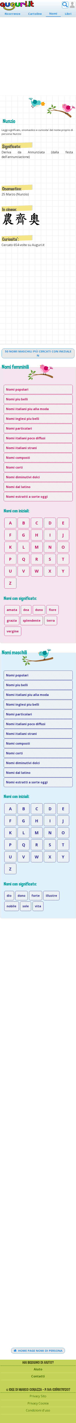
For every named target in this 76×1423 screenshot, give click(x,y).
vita (38, 906)
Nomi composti (18, 458)
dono (39, 610)
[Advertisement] (38, 54)
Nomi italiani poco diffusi (25, 438)
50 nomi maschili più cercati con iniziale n (38, 353)
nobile (11, 906)
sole (25, 906)
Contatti (38, 1376)
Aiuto (38, 1369)
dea (26, 610)
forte (35, 895)
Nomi (53, 13)
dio (9, 895)
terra (51, 620)
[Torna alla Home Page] (17, 6)
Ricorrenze (12, 14)
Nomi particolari (19, 428)
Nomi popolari (17, 389)
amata (12, 610)
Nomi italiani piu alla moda (27, 409)
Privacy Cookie (38, 1403)
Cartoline (35, 14)
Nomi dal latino (18, 487)
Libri (68, 14)
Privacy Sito (38, 1396)
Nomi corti (14, 467)
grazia (12, 620)
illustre (51, 895)
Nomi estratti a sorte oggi (27, 496)
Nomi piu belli (17, 399)
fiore (52, 610)
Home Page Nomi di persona (39, 1350)
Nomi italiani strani (21, 448)
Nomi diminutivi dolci (23, 477)
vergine (13, 631)
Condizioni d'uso (38, 1410)
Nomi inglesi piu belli (22, 419)
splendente (32, 620)
